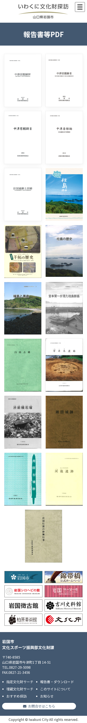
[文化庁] (64, 620)
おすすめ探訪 (16, 696)
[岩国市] (23, 577)
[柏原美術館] (23, 620)
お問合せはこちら (41, 706)
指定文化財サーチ (19, 681)
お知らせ (47, 696)
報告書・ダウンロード (57, 681)
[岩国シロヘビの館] (23, 591)
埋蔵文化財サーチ (19, 688)
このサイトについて (55, 688)
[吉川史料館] (64, 605)
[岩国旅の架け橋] (64, 591)
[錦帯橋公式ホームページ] (64, 577)
